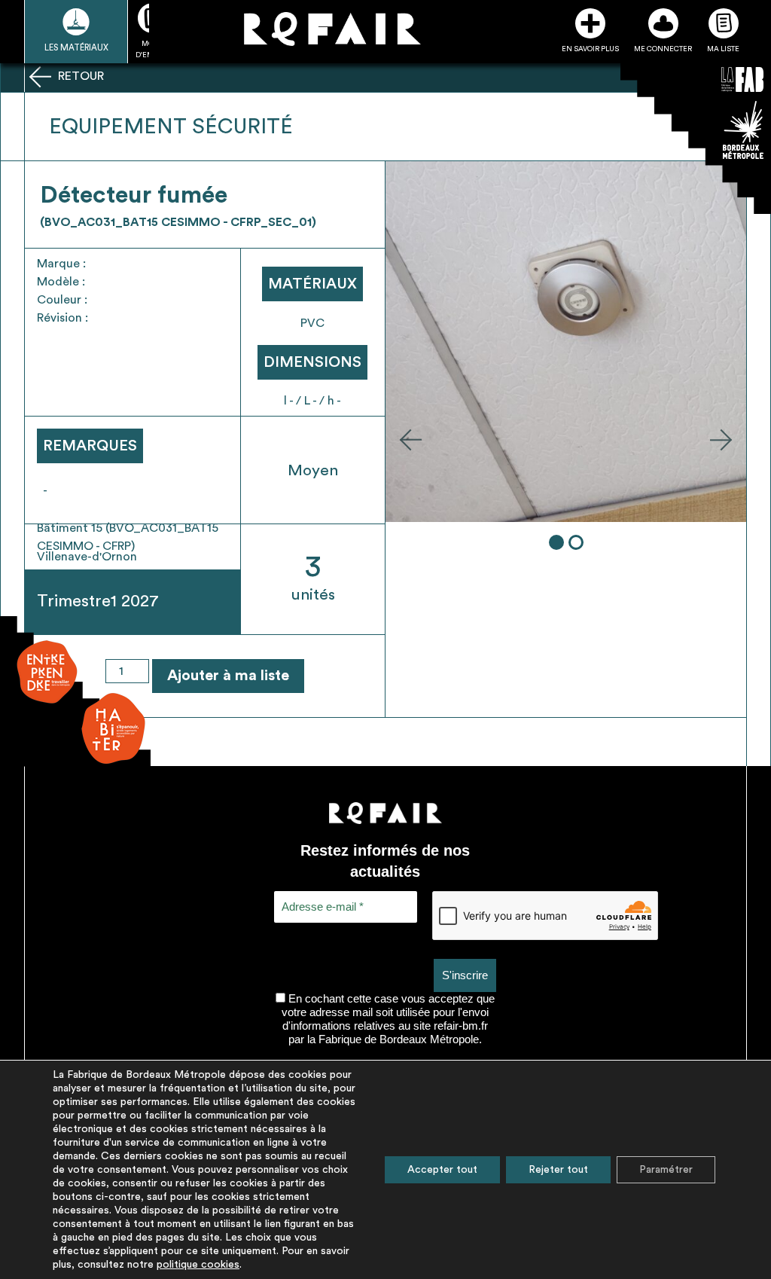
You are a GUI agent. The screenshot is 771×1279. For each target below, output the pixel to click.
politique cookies (198, 1264)
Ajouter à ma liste (228, 675)
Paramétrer (666, 1170)
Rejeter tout (558, 1170)
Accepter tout (442, 1170)
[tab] (556, 542)
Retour (79, 76)
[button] (410, 439)
